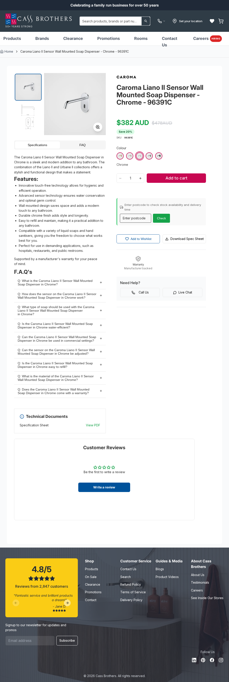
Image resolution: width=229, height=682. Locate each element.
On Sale (91, 577)
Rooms (141, 38)
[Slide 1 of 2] (28, 87)
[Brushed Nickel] (129, 156)
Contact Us (169, 41)
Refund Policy (130, 584)
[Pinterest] (203, 660)
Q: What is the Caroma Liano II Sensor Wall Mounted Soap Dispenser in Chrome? (55, 282)
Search (125, 577)
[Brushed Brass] (120, 156)
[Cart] (221, 21)
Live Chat (185, 292)
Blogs (160, 569)
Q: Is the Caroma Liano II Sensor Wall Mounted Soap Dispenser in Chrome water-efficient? (55, 325)
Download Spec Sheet (187, 239)
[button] (212, 21)
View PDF (93, 425)
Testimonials (200, 582)
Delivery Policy (131, 600)
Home (8, 51)
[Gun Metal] (149, 156)
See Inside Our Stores (207, 598)
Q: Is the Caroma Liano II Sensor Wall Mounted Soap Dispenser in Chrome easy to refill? (55, 365)
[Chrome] (139, 156)
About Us (197, 575)
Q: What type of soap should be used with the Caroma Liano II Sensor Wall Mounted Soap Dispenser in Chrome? (56, 310)
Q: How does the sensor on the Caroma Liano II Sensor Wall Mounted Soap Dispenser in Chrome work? (57, 295)
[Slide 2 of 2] (28, 116)
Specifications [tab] (37, 145)
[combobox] (115, 21)
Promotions (108, 38)
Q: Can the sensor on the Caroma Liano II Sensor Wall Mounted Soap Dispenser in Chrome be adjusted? (56, 351)
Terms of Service (133, 592)
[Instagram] (221, 660)
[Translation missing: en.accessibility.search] (146, 21)
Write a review (104, 487)
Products (12, 38)
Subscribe (67, 640)
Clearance (73, 38)
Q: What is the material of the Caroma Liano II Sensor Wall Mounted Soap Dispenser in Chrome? (56, 378)
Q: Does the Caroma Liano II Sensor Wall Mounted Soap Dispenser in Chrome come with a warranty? (53, 391)
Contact (90, 600)
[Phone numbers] (161, 21)
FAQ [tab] (82, 145)
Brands (42, 38)
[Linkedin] (194, 660)
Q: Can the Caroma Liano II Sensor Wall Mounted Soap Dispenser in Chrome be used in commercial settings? (57, 338)
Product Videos (167, 577)
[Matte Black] (158, 156)
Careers (206, 38)
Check (161, 218)
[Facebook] (212, 660)
